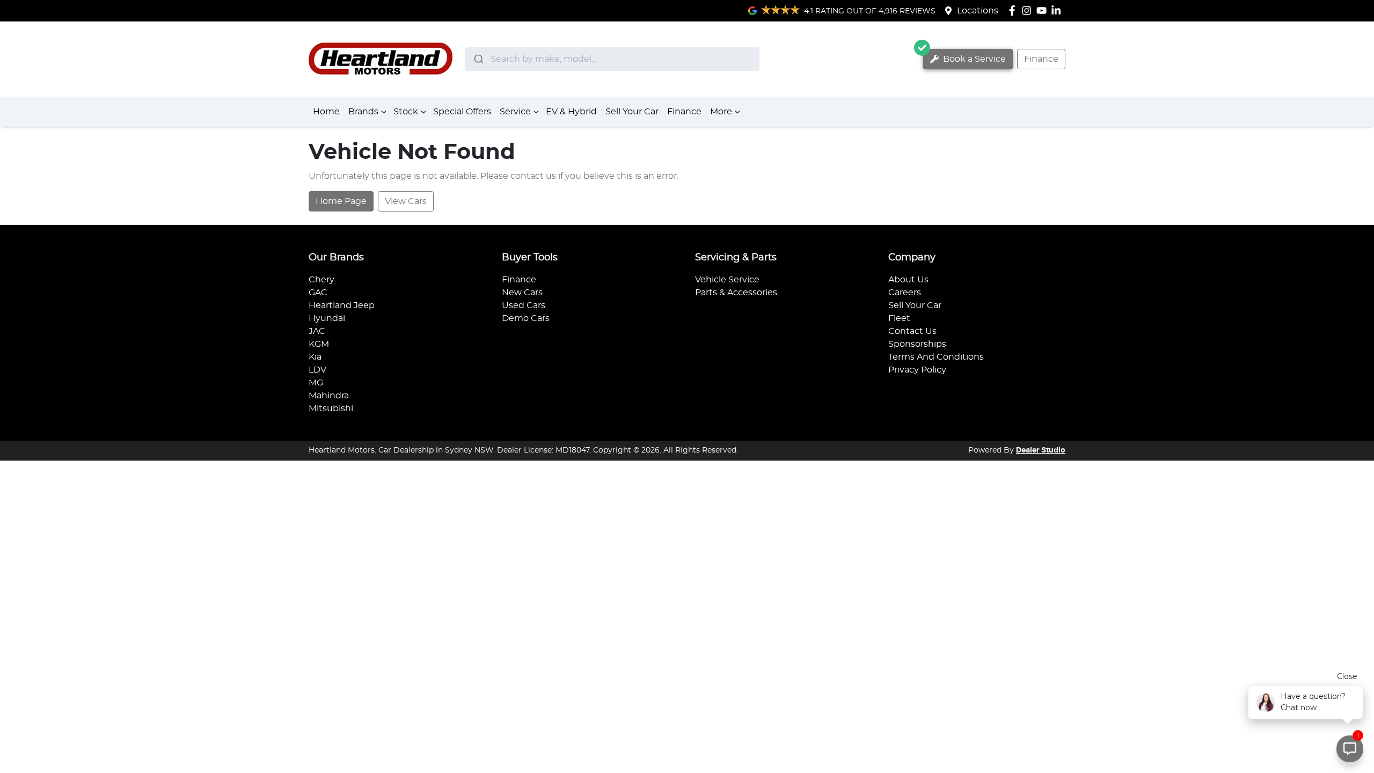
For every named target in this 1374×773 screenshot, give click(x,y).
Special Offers (462, 111)
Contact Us (912, 331)
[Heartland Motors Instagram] (1028, 10)
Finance (1041, 59)
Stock (405, 111)
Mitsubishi (331, 408)
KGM (319, 344)
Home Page (341, 201)
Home (326, 111)
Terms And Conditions (936, 357)
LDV (317, 370)
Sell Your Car (632, 111)
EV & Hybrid (571, 111)
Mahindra (329, 395)
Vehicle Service (727, 279)
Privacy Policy (917, 370)
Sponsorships (917, 344)
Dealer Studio (1040, 450)
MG (316, 382)
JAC (317, 331)
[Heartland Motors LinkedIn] (1058, 10)
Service (515, 111)
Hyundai (327, 318)
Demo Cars (526, 318)
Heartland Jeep (342, 305)
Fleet (899, 318)
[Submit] (478, 59)
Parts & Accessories (736, 292)
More (721, 111)
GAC (318, 292)
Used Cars (523, 305)
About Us (908, 279)
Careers (904, 292)
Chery (321, 279)
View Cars (406, 201)
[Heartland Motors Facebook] (1014, 10)
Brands (363, 111)
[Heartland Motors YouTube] (1043, 10)
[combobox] (612, 59)
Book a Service (973, 59)
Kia (315, 357)
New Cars (522, 292)
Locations (977, 10)
